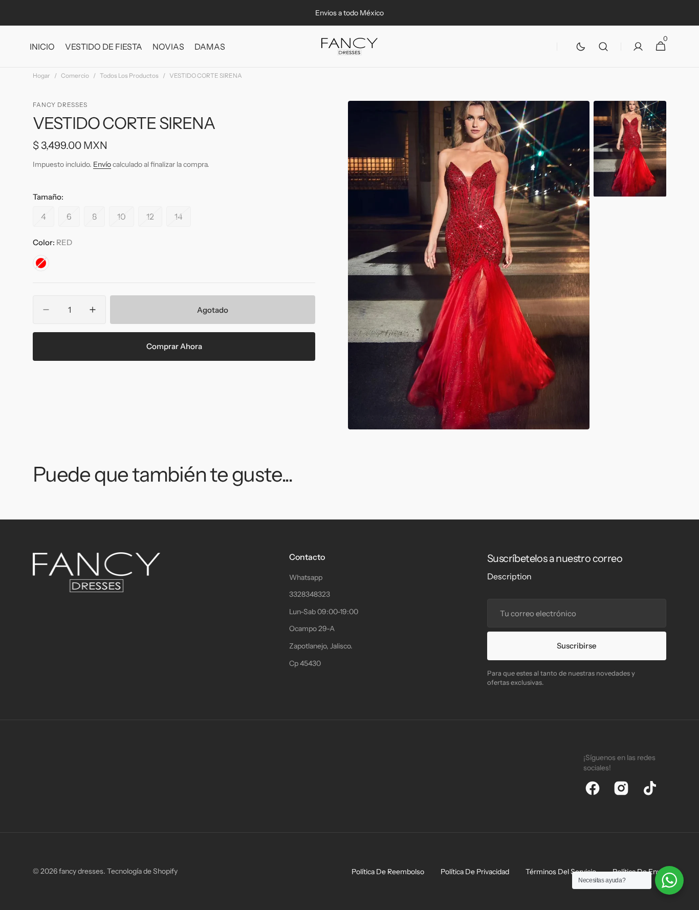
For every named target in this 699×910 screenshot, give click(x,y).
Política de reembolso (388, 871)
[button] (603, 47)
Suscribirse (577, 646)
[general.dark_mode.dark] (581, 46)
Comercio (75, 75)
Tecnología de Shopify (142, 871)
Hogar (41, 75)
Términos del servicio (561, 871)
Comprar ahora (174, 346)
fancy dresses (81, 871)
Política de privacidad (475, 871)
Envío (102, 164)
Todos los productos (129, 75)
